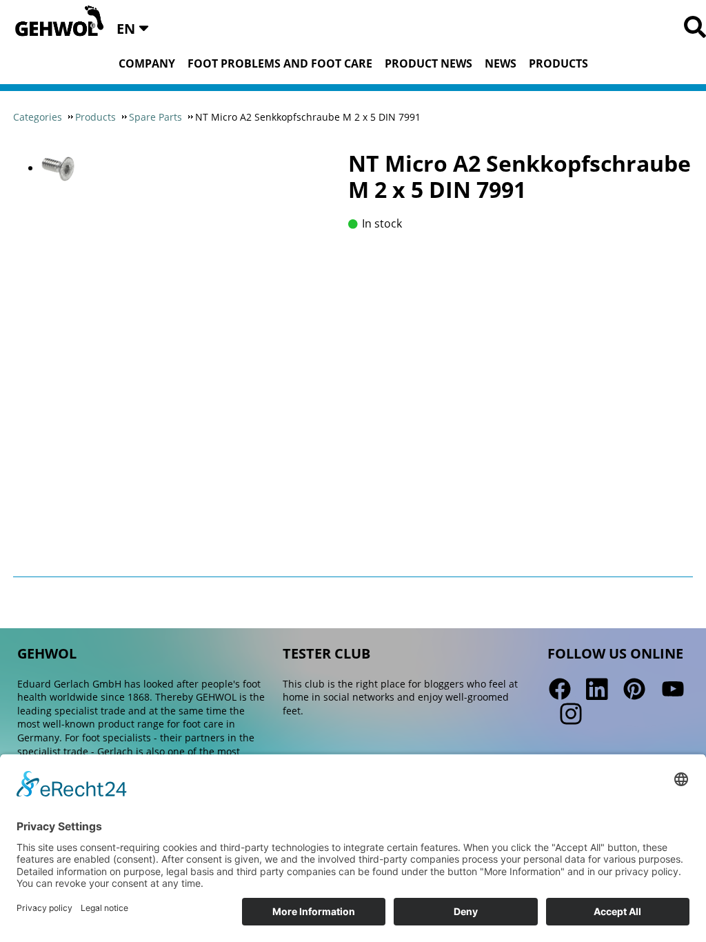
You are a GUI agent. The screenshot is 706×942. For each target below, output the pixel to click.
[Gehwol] (55, 22)
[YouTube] (672, 689)
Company (147, 63)
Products (558, 63)
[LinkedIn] (597, 689)
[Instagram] (569, 714)
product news (428, 63)
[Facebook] (559, 689)
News (500, 63)
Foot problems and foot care (280, 63)
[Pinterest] (634, 689)
